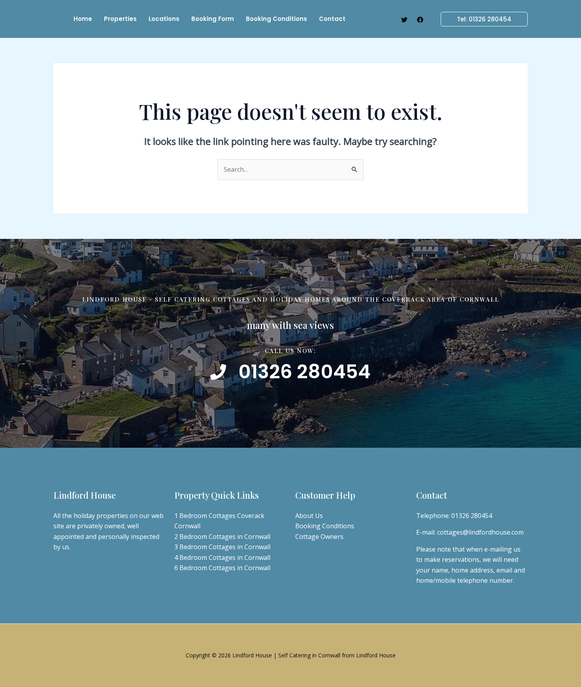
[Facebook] (420, 20)
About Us (309, 515)
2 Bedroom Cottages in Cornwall (222, 536)
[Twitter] (404, 20)
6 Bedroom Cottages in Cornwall (222, 567)
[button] (479, 19)
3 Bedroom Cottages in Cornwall (222, 546)
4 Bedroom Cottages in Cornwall (222, 557)
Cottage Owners (319, 536)
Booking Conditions (324, 526)
